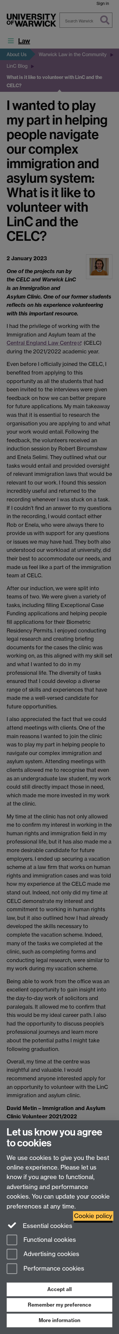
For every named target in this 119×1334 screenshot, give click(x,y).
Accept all (59, 1289)
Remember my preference (59, 1305)
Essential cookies (46, 1226)
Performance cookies (53, 1269)
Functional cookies (49, 1240)
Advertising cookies (50, 1254)
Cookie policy (93, 1216)
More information (59, 1320)
